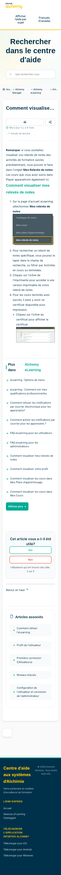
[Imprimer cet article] (25, 122)
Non (30, 559)
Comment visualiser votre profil (29, 469)
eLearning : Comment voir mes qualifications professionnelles (28, 391)
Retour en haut (16, 590)
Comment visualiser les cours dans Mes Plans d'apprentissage (31, 480)
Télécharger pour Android (17, 849)
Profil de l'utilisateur (29, 645)
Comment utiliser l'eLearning (27, 630)
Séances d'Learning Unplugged (14, 816)
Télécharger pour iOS (15, 843)
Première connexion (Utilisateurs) (29, 660)
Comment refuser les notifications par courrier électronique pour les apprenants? (30, 406)
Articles (56, 89)
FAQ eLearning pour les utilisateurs (31, 433)
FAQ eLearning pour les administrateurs (24, 444)
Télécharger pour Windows (18, 855)
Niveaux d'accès (26, 675)
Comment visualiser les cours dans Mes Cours (31, 493)
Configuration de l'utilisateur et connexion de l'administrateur (31, 692)
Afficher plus (15, 506)
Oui (30, 550)
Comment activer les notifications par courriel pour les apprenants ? (32, 421)
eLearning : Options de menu (27, 380)
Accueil (10, 89)
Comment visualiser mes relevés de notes (31, 457)
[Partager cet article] (50, 122)
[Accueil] (13, 6)
